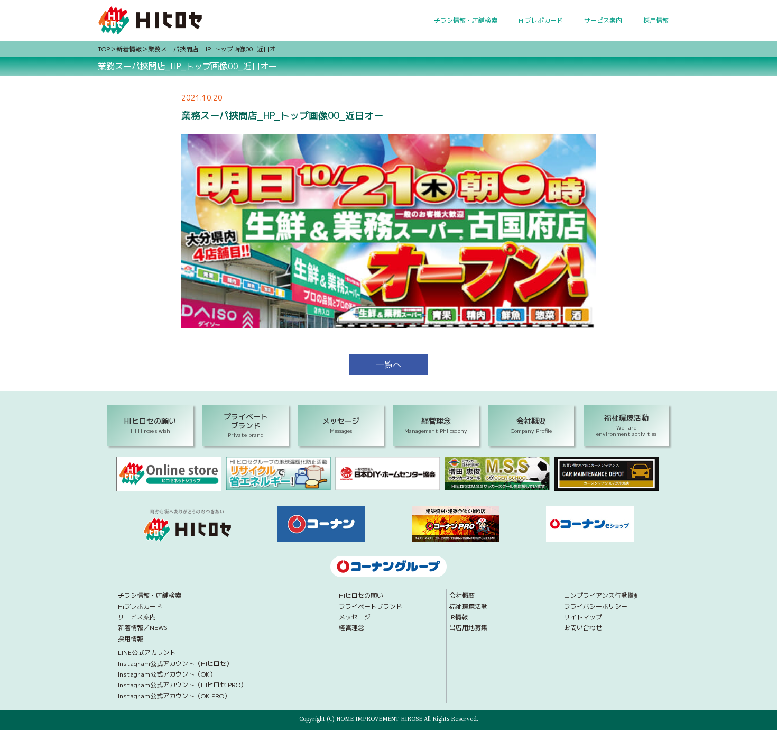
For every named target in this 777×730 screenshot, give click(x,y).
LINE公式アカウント (147, 652)
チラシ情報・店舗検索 (465, 20)
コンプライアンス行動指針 (602, 595)
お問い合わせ (583, 628)
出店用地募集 (468, 628)
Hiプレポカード (541, 20)
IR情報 (458, 617)
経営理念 (351, 628)
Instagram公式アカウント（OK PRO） (174, 696)
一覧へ (388, 364)
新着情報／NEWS (143, 628)
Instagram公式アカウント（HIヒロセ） (175, 664)
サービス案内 (603, 20)
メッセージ (355, 617)
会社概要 (462, 595)
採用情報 (656, 20)
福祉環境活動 (468, 606)
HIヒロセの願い (361, 595)
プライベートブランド (370, 606)
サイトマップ (583, 617)
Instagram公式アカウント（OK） (167, 674)
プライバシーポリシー (595, 606)
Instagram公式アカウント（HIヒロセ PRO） (182, 685)
